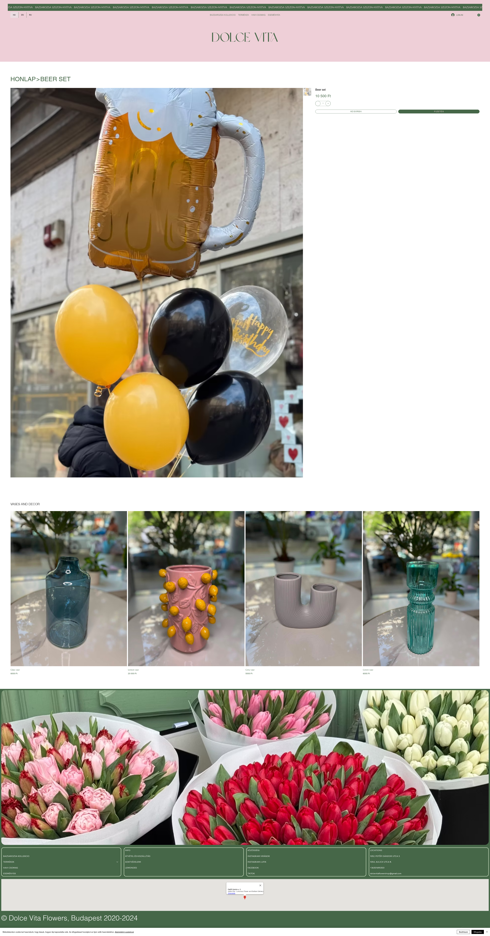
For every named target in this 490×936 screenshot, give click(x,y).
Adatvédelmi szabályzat (124, 932)
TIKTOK (251, 873)
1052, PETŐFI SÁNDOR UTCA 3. (385, 856)
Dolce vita (245, 38)
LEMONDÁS (131, 867)
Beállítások (463, 932)
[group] (245, 593)
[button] (478, 15)
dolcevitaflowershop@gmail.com (385, 873)
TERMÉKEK (8, 862)
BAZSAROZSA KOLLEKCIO (16, 856)
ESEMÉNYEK (9, 873)
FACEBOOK (253, 867)
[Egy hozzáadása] (328, 103)
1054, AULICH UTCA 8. (380, 862)
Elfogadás (478, 932)
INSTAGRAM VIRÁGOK (259, 856)
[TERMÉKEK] (117, 862)
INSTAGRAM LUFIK (257, 862)
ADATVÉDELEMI (133, 862)
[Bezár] (486, 932)
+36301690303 (377, 867)
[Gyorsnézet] (69, 588)
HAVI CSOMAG (10, 867)
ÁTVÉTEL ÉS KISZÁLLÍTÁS (137, 856)
